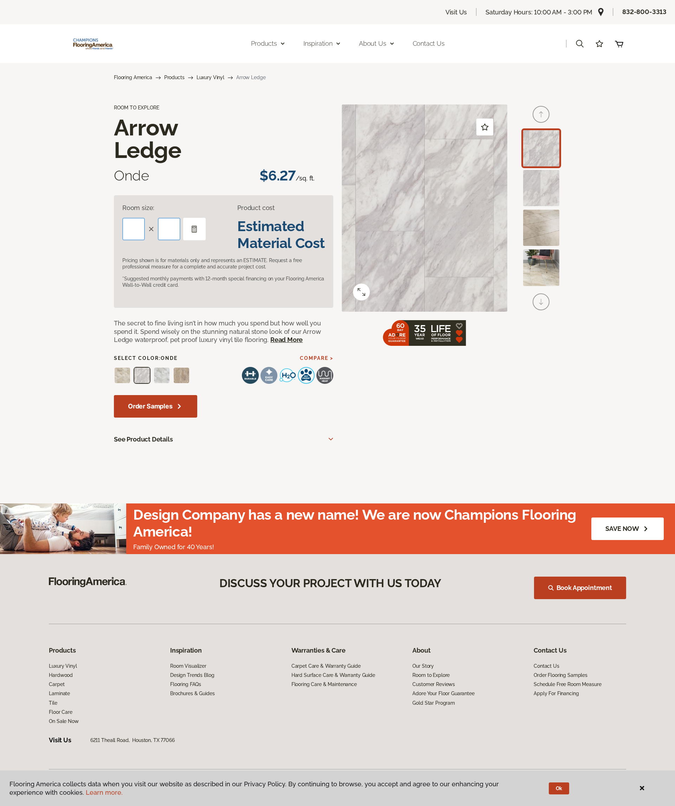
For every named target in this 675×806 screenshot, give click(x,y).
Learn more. (104, 792)
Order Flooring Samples (560, 675)
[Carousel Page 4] (541, 267)
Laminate (59, 693)
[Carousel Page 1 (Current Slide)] (541, 148)
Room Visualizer (188, 666)
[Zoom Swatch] (361, 292)
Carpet (56, 684)
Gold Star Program (433, 703)
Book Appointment (584, 587)
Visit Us (456, 12)
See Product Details (143, 439)
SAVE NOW (622, 528)
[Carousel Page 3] (541, 228)
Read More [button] (286, 339)
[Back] (541, 114)
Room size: (138, 207)
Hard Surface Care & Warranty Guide (333, 675)
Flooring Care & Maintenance (324, 684)
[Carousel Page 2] (541, 188)
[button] (580, 44)
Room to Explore (431, 675)
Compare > (316, 358)
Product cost (256, 207)
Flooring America (133, 77)
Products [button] (264, 43)
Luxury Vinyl (210, 77)
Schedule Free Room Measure (567, 684)
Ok (559, 788)
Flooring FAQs (185, 684)
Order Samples (150, 406)
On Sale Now (63, 721)
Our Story (423, 666)
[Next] (541, 301)
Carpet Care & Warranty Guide (326, 666)
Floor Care (60, 712)
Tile (53, 703)
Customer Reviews (433, 684)
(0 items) (619, 43)
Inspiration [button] (318, 43)
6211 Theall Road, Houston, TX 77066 (132, 740)
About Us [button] (372, 43)
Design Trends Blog (192, 675)
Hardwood (61, 675)
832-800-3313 (644, 11)
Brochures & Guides (192, 693)
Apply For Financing (556, 693)
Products (174, 77)
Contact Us (429, 43)
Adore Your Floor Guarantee (443, 693)
